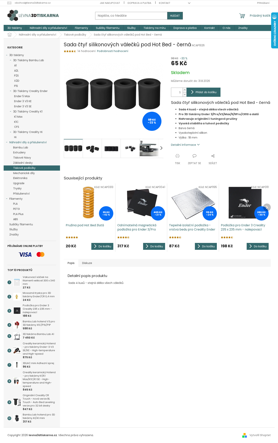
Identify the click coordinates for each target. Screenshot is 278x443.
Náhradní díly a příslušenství (28, 142)
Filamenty (16, 199)
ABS (15, 219)
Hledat (175, 16)
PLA (15, 204)
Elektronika (20, 178)
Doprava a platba (139, 3)
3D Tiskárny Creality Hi (27, 132)
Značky (14, 234)
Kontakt (164, 3)
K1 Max (18, 117)
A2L (16, 70)
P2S (16, 75)
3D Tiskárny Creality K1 (27, 111)
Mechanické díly (24, 173)
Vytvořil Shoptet (260, 435)
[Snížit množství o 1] (184, 94)
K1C (16, 122)
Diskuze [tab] (87, 263)
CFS (16, 127)
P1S (16, 86)
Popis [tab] (71, 263)
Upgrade (18, 183)
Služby (13, 229)
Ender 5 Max (22, 96)
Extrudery (19, 152)
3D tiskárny (16, 55)
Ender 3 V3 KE (23, 101)
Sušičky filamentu (21, 224)
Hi (15, 137)
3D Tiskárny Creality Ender (30, 91)
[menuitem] (15, 28)
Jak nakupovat (110, 3)
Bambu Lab (20, 147)
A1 (15, 65)
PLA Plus (18, 214)
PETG (16, 209)
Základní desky (23, 163)
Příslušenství (21, 193)
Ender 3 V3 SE (23, 106)
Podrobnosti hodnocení (112, 51)
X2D (16, 81)
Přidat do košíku (206, 92)
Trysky (17, 188)
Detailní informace (183, 145)
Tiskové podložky (24, 168)
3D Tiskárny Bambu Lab (28, 60)
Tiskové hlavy (22, 158)
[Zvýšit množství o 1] (184, 90)
